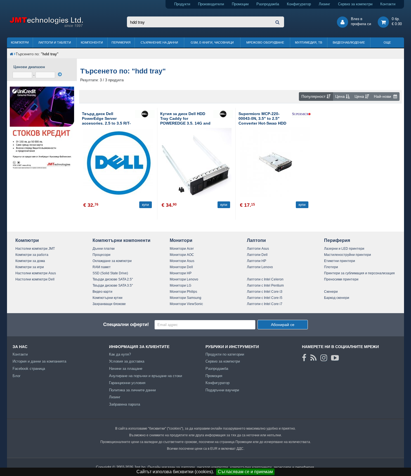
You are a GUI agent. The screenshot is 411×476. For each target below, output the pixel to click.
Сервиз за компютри (355, 4)
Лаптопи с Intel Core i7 (264, 304)
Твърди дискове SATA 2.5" (113, 279)
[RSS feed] (313, 358)
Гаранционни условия (127, 383)
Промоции (240, 4)
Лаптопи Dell (257, 255)
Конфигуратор (299, 4)
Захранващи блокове (109, 304)
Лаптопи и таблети (54, 42)
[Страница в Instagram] (323, 358)
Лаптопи (256, 240)
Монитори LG (180, 285)
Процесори (101, 255)
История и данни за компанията (39, 361)
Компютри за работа (31, 255)
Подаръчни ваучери (222, 390)
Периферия (121, 42)
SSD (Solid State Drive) (110, 273)
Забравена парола (124, 404)
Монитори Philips (183, 292)
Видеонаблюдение (349, 42)
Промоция (214, 376)
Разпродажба (267, 4)
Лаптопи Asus (258, 249)
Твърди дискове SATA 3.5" (113, 285)
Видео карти (102, 292)
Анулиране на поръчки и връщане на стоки (145, 376)
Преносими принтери (341, 279)
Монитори (181, 240)
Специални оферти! (126, 324)
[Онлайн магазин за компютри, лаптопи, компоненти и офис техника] (46, 26)
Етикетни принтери (339, 261)
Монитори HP (181, 273)
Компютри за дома (30, 261)
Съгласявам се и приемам (245, 471)
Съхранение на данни (159, 42)
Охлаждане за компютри (112, 261)
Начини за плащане (125, 368)
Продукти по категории (225, 354)
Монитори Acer (182, 249)
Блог (17, 376)
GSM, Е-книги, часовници (212, 42)
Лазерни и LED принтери (344, 249)
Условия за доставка (126, 361)
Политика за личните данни (132, 390)
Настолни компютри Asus (35, 273)
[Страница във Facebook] (304, 358)
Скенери (331, 292)
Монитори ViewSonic (186, 304)
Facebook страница (29, 368)
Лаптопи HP (256, 261)
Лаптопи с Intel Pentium (265, 285)
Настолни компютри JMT (35, 249)
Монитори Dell (181, 267)
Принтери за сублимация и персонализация (359, 273)
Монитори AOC (182, 255)
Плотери (331, 267)
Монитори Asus (182, 261)
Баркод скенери (336, 298)
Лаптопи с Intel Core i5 (264, 298)
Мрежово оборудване (265, 42)
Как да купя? (120, 354)
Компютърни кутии (107, 298)
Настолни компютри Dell (35, 279)
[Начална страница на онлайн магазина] (11, 54)
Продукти (182, 4)
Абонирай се (282, 324)
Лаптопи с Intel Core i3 (264, 292)
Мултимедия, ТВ (308, 42)
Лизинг (324, 4)
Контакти (387, 4)
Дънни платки (104, 249)
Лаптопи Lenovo (260, 267)
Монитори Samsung (185, 298)
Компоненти (92, 42)
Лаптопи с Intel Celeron (265, 279)
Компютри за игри (29, 267)
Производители (211, 4)
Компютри (20, 42)
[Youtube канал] (335, 358)
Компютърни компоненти (121, 240)
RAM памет (102, 267)
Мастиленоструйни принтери (347, 255)
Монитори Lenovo (184, 279)
